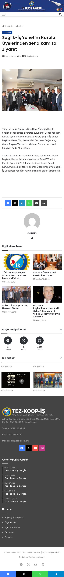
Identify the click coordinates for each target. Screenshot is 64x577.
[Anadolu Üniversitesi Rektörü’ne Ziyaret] (47, 262)
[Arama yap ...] (60, 15)
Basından (9, 537)
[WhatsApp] (29, 203)
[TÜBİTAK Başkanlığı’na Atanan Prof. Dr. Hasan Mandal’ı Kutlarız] (16, 262)
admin (32, 233)
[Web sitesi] (32, 238)
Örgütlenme (10, 522)
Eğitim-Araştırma (12, 527)
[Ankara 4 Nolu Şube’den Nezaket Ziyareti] (16, 294)
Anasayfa (8, 26)
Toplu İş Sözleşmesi (14, 517)
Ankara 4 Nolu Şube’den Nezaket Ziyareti (15, 307)
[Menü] (3, 15)
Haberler (19, 26)
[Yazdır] (44, 203)
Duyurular (9, 532)
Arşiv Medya (48, 552)
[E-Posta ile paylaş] (36, 203)
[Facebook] (8, 203)
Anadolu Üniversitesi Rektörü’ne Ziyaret (44, 274)
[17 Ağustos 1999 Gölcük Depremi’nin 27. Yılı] (15, 380)
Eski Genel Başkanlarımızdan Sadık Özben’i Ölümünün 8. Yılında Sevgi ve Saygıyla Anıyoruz (46, 311)
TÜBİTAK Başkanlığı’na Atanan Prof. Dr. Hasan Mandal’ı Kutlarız (14, 275)
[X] (15, 203)
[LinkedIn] (22, 203)
